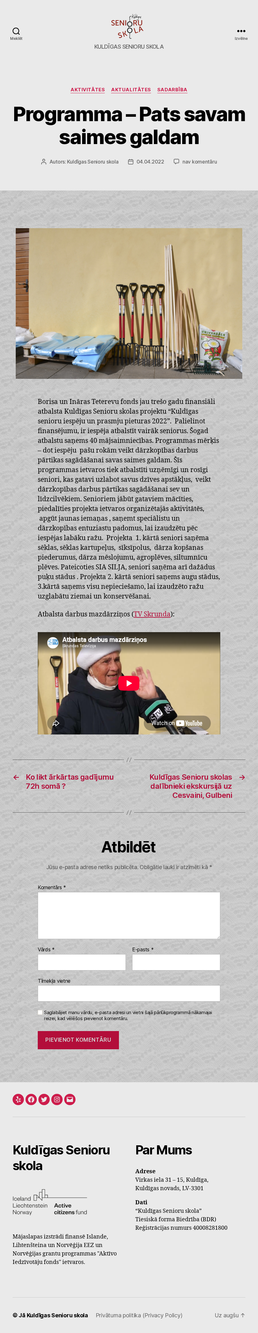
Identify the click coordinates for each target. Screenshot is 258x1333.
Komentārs (52, 887)
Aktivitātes (87, 90)
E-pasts (143, 950)
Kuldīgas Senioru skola (92, 162)
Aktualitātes (131, 90)
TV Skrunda (152, 614)
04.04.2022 (150, 162)
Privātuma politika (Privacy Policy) (139, 1315)
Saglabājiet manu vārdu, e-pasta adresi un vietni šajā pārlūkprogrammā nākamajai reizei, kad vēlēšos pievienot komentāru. (128, 1015)
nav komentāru (199, 162)
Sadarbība (172, 90)
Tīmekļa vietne (54, 981)
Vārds (46, 950)
